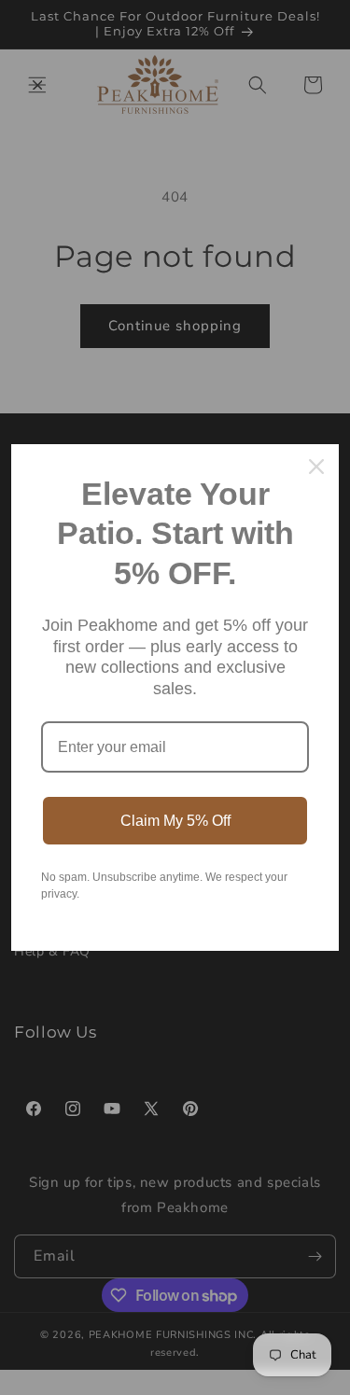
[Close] (316, 466)
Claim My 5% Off (175, 821)
